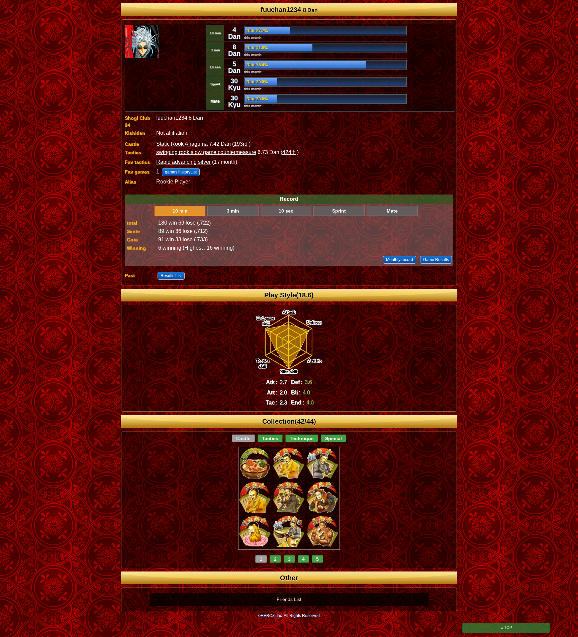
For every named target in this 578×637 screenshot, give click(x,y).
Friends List (289, 599)
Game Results (436, 259)
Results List (171, 275)
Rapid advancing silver (183, 162)
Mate (392, 211)
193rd (241, 144)
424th (289, 152)
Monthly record (399, 259)
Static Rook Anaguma (182, 144)
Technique (302, 438)
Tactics (270, 438)
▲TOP (506, 627)
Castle (243, 438)
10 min (180, 211)
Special (333, 438)
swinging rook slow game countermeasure (206, 152)
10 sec (286, 211)
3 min (233, 211)
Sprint (339, 211)
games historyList (181, 172)
